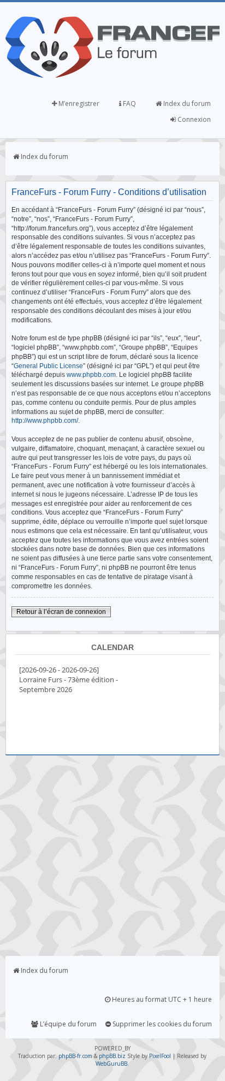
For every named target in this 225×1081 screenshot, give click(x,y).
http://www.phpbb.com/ (44, 420)
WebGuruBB (111, 1063)
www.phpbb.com (91, 375)
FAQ (128, 103)
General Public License (48, 366)
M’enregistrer (78, 103)
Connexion (193, 119)
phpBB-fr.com (75, 1056)
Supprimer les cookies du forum (161, 1024)
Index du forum (186, 103)
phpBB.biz (112, 1056)
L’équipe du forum (67, 1024)
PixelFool (160, 1056)
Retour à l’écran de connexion (61, 612)
